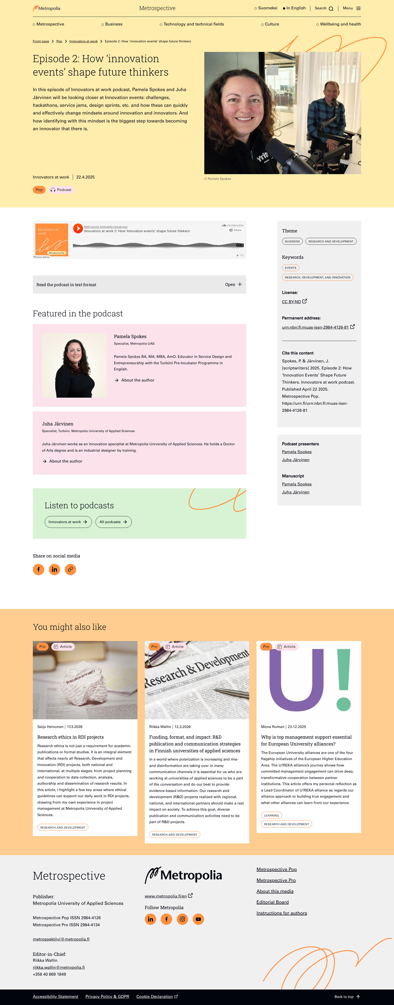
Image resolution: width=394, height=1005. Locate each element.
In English (296, 9)
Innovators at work (84, 41)
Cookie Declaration (155, 997)
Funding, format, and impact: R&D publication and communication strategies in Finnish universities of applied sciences (195, 743)
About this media (275, 892)
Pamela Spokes (130, 336)
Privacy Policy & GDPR (107, 997)
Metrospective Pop (277, 870)
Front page (41, 41)
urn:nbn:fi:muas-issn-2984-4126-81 (315, 328)
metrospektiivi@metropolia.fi (61, 940)
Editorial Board (273, 903)
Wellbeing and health (340, 25)
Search (321, 8)
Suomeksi (267, 9)
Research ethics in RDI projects (70, 737)
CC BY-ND (291, 302)
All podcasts (109, 522)
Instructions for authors (282, 913)
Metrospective (157, 8)
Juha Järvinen (57, 424)
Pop (59, 41)
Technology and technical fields (193, 25)
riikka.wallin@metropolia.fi (59, 968)
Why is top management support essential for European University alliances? (306, 740)
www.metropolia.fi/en (166, 897)
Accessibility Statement (55, 997)
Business (113, 25)
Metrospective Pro (276, 881)
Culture (272, 25)
